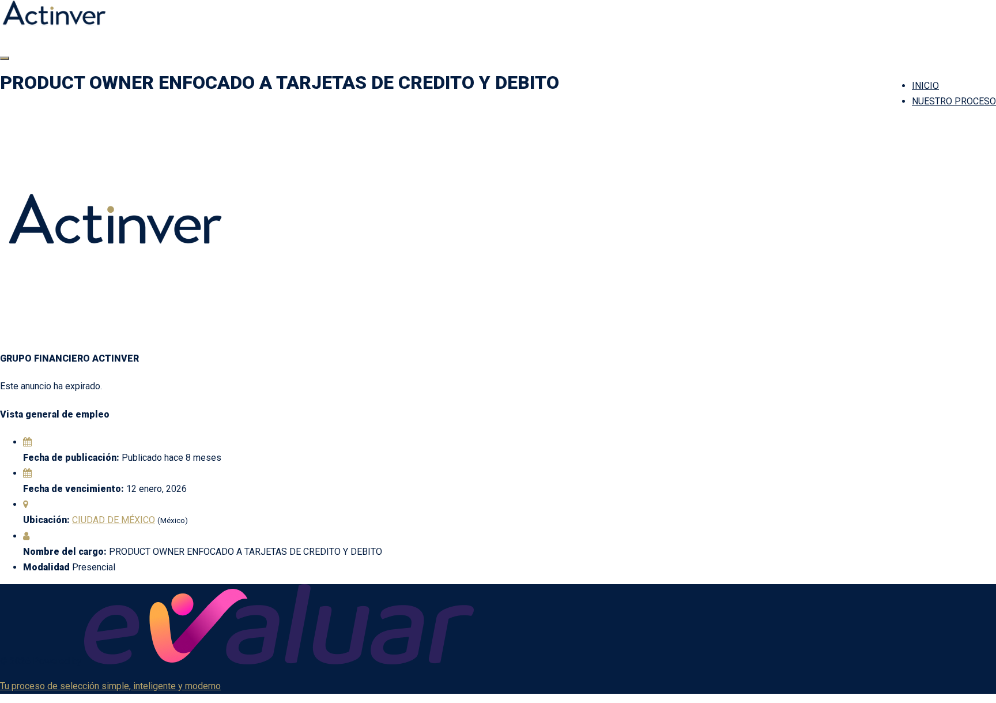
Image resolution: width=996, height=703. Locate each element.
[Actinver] (54, 22)
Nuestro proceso (954, 101)
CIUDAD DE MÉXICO (113, 519)
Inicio (925, 85)
